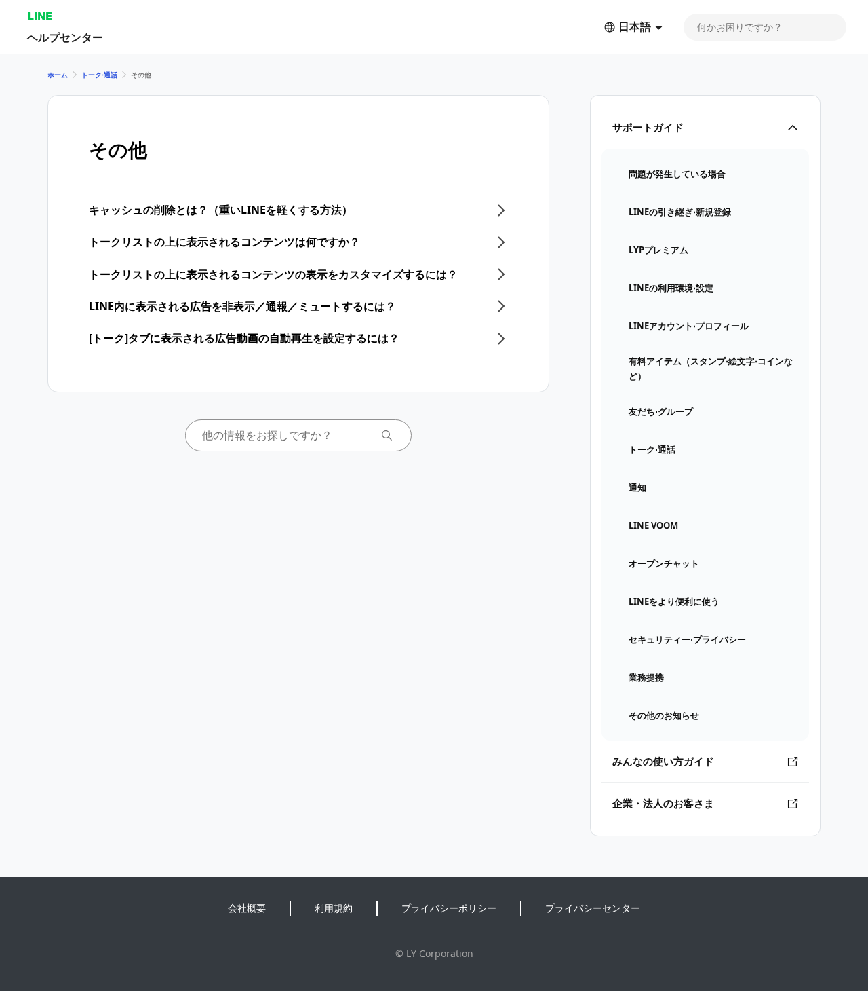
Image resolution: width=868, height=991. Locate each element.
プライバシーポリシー (448, 907)
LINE (39, 16)
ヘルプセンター (65, 37)
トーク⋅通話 (99, 74)
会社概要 (247, 907)
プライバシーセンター (592, 907)
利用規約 (334, 907)
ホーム (57, 74)
